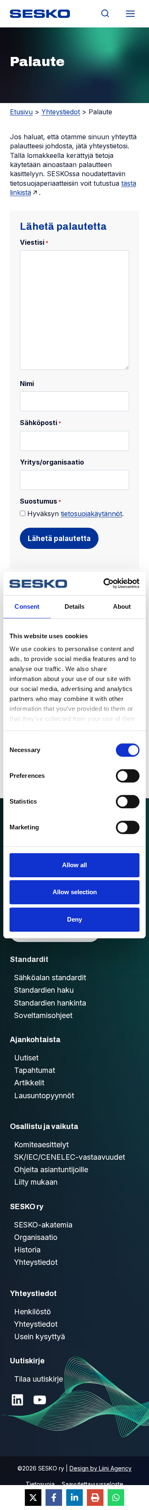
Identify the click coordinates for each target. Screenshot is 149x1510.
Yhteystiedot (60, 112)
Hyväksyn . (75, 513)
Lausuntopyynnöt (44, 1095)
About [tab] (122, 606)
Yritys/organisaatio (52, 462)
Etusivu (21, 112)
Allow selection (75, 891)
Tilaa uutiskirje (38, 1379)
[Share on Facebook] (54, 1497)
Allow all (74, 864)
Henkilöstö (32, 1311)
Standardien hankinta (50, 1002)
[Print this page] (95, 1497)
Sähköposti (40, 422)
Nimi (27, 383)
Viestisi (34, 242)
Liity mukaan (36, 1182)
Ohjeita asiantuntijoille (51, 1169)
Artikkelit (29, 1082)
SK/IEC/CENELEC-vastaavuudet (69, 1157)
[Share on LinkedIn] (74, 1497)
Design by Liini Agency (101, 1468)
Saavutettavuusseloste (92, 1484)
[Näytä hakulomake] (105, 13)
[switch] (127, 775)
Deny (74, 919)
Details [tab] (75, 606)
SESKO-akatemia (43, 1224)
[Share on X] (33, 1497)
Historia (27, 1249)
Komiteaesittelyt (41, 1144)
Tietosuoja (40, 1484)
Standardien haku (44, 990)
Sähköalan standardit (50, 977)
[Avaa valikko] (130, 13)
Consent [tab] (26, 606)
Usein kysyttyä (39, 1336)
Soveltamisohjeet (43, 1015)
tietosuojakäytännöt (91, 513)
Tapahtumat (34, 1070)
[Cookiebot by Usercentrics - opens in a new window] (105, 583)
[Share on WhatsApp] (116, 1497)
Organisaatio (36, 1237)
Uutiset (26, 1057)
